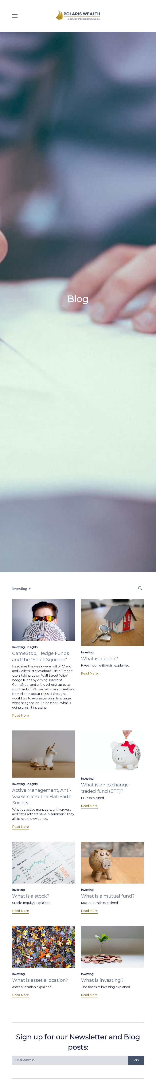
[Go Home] (78, 16)
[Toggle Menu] (14, 16)
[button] (140, 588)
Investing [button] (19, 589)
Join (136, 1060)
